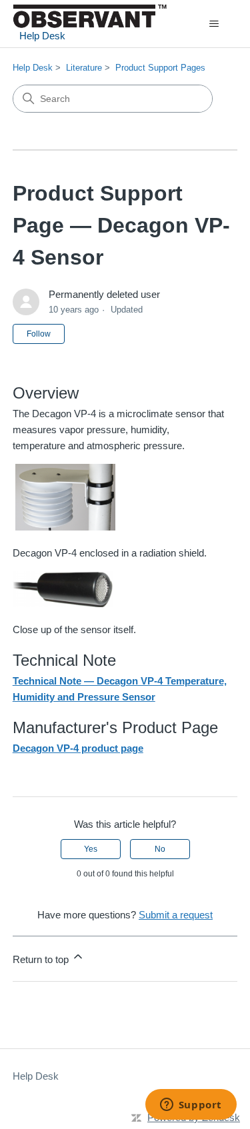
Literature (84, 68)
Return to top (42, 959)
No (160, 849)
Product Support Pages (160, 68)
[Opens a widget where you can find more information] (191, 1105)
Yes (90, 849)
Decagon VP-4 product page (78, 748)
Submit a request (176, 914)
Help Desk (33, 68)
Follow (39, 334)
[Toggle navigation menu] (213, 24)
